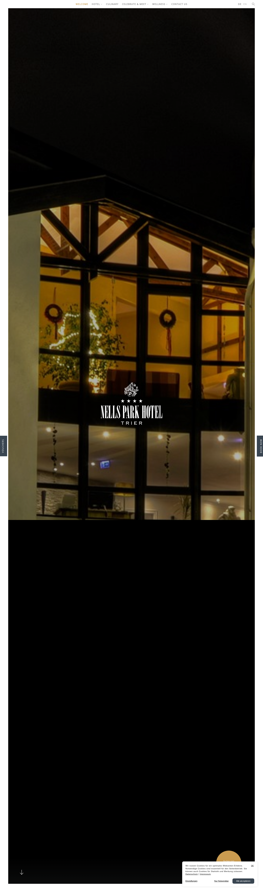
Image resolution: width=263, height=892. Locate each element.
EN (245, 4)
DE (239, 4)
